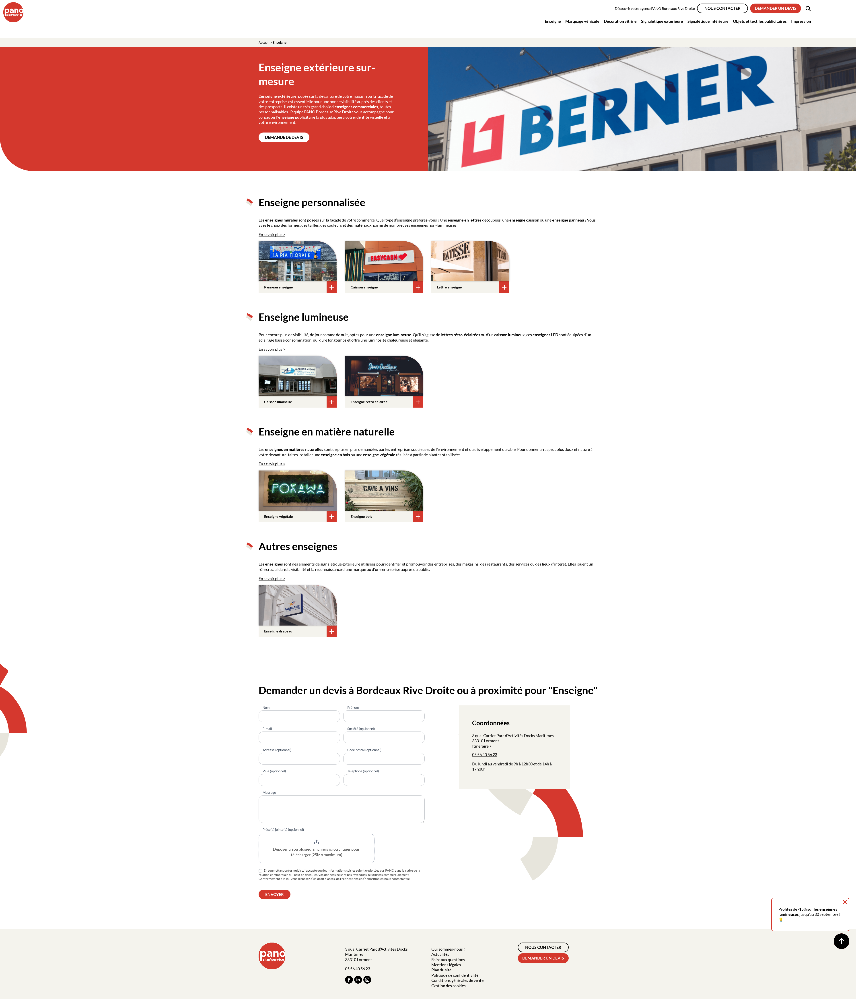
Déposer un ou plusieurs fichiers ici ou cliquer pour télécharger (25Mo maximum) (316, 852)
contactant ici (401, 879)
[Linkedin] (358, 980)
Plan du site (441, 969)
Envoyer (274, 894)
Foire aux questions (448, 959)
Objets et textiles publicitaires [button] (760, 21)
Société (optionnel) (361, 729)
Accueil (264, 42)
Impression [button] (801, 21)
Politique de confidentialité (454, 975)
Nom (266, 707)
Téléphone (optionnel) (363, 771)
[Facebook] (349, 980)
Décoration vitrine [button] (620, 21)
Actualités (440, 954)
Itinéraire (480, 746)
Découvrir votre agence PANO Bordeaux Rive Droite (655, 8)
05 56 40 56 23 (484, 754)
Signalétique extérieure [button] (662, 21)
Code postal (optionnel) (364, 750)
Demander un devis (775, 8)
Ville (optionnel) (274, 771)
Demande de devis (284, 137)
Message (269, 792)
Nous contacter (722, 8)
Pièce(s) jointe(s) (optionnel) (283, 829)
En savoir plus (270, 234)
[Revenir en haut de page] (841, 941)
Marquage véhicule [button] (582, 21)
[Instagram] (367, 980)
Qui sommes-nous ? (448, 949)
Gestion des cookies (448, 985)
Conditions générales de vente (457, 980)
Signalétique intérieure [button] (707, 21)
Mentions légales (446, 964)
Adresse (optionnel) (277, 750)
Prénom (353, 707)
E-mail (267, 729)
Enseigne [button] (553, 21)
